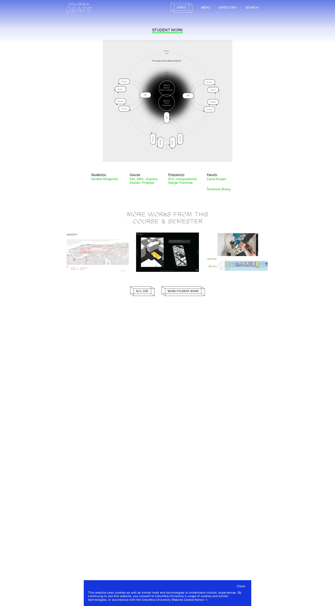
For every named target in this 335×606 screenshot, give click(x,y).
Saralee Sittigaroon (104, 179)
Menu (205, 7)
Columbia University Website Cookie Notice (173, 600)
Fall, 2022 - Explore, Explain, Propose (144, 180)
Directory (228, 7)
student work (167, 30)
